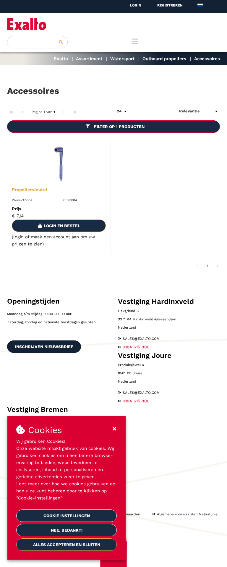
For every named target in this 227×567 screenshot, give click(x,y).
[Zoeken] (60, 42)
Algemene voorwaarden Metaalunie (187, 514)
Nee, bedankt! (66, 530)
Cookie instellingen (66, 515)
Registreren (170, 5)
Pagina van (43, 112)
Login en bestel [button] (61, 225)
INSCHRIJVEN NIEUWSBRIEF (44, 346)
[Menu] (135, 41)
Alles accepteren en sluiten (66, 544)
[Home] (113, 24)
